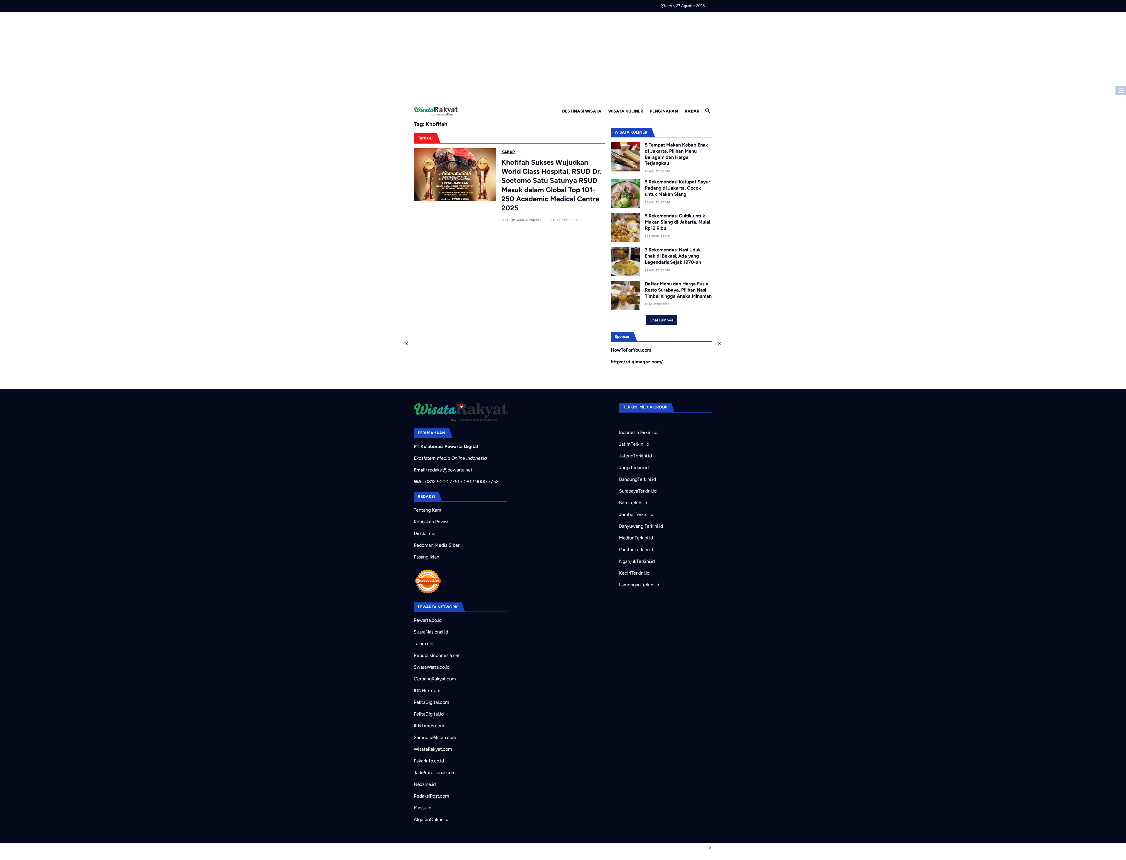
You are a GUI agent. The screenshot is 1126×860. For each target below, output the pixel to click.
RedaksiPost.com (431, 796)
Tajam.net (424, 643)
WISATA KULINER (625, 111)
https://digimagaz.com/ (637, 362)
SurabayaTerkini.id (638, 491)
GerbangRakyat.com (435, 679)
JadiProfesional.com (435, 772)
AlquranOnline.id (431, 819)
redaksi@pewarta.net (450, 470)
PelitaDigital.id (429, 714)
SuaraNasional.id (431, 632)
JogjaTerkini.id (634, 467)
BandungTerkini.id (637, 479)
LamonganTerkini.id (639, 584)
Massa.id (422, 807)
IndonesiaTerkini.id (638, 432)
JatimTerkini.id (634, 444)
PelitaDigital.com (431, 702)
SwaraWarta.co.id (432, 667)
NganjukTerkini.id (637, 561)
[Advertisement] (563, 56)
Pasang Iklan (426, 557)
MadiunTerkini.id (636, 538)
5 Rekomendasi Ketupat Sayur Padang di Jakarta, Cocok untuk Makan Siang (677, 188)
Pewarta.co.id (428, 620)
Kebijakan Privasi (431, 521)
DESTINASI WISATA (581, 111)
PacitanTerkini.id (636, 549)
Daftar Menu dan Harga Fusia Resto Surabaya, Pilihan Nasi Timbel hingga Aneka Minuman (678, 290)
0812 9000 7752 (481, 481)
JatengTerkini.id (635, 456)
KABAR (692, 111)
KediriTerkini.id (634, 573)
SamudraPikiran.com (435, 737)
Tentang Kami (428, 510)
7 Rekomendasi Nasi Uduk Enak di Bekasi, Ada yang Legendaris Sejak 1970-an (673, 256)
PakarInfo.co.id (429, 761)
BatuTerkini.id (633, 502)
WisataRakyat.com (433, 749)
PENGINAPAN (664, 111)
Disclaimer (425, 533)
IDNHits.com (427, 690)
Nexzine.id (425, 784)
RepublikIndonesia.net (437, 655)
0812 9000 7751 (442, 481)
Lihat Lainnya (661, 320)
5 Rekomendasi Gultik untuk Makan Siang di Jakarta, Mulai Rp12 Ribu (677, 222)
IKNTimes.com (429, 725)
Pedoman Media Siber (436, 545)
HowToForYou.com (631, 350)
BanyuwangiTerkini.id (641, 526)
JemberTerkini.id (636, 514)
